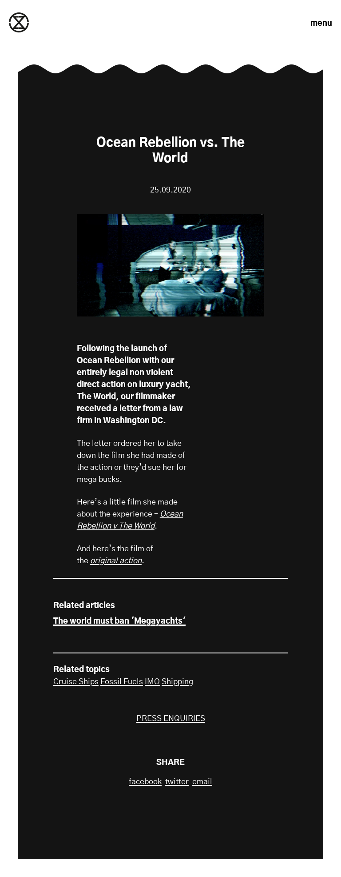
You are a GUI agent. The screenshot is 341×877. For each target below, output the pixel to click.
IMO (152, 682)
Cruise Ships (76, 682)
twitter (177, 782)
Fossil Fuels (121, 682)
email (202, 782)
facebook (145, 782)
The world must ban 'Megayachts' (119, 621)
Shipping (177, 682)
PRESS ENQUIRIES (170, 719)
